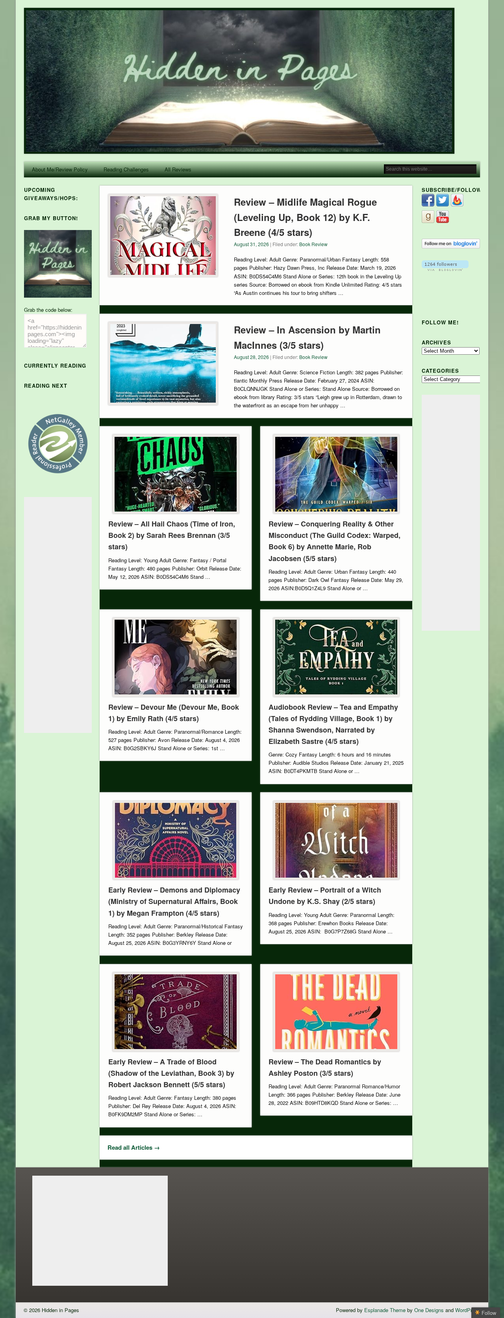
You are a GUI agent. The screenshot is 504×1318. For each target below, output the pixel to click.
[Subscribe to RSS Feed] (457, 204)
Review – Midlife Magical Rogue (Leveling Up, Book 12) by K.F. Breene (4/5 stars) (305, 217)
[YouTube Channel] (442, 221)
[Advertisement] (58, 615)
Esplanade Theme (385, 1310)
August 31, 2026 (251, 244)
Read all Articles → (133, 1147)
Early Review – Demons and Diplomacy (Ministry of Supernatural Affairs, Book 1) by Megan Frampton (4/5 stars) (174, 901)
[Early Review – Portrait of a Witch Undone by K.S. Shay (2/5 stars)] (336, 840)
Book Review (313, 244)
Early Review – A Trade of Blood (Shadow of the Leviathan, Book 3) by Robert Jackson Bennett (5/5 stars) (171, 1073)
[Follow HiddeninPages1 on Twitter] (442, 204)
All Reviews (178, 169)
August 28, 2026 (251, 356)
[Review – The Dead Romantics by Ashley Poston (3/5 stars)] (336, 1011)
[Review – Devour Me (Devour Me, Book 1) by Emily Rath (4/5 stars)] (175, 657)
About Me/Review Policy (60, 169)
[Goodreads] (428, 221)
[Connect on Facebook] (428, 204)
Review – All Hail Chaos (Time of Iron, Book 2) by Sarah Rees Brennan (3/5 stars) (171, 535)
